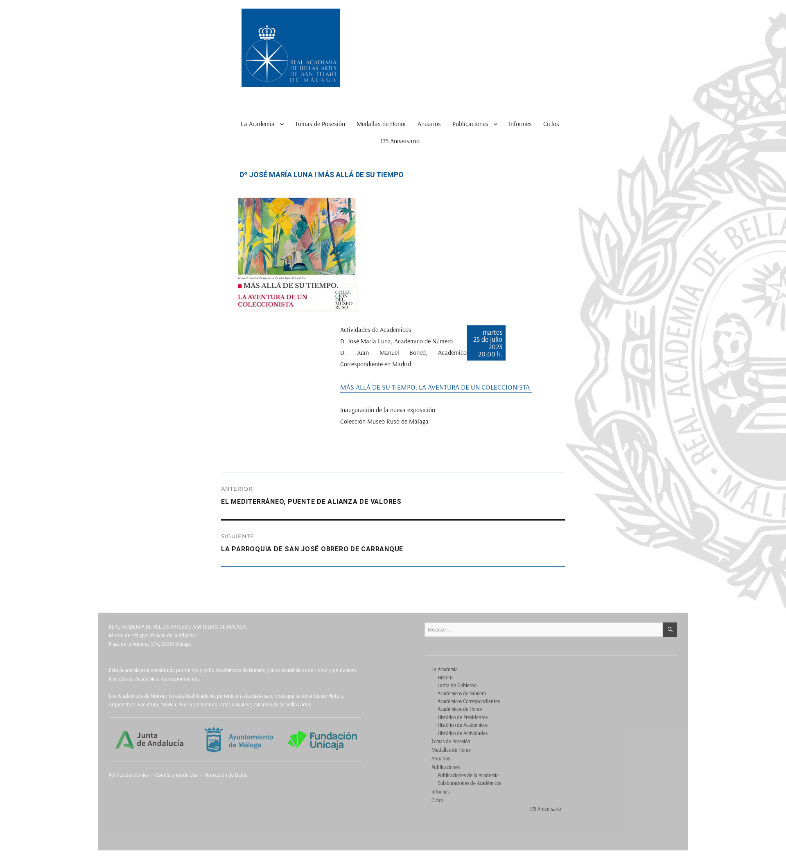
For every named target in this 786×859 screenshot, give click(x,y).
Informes (520, 123)
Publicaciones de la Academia (468, 775)
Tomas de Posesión (320, 123)
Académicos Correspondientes (469, 701)
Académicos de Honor (460, 709)
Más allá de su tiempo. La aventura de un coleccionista (435, 386)
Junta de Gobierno (457, 685)
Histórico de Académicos (463, 724)
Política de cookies (129, 774)
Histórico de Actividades (463, 733)
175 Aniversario (400, 141)
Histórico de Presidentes (463, 717)
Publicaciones (470, 123)
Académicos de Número (462, 693)
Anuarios (429, 123)
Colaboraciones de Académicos (469, 783)
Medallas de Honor (381, 123)
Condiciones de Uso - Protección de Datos (201, 774)
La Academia (258, 123)
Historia (446, 677)
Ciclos (551, 123)
